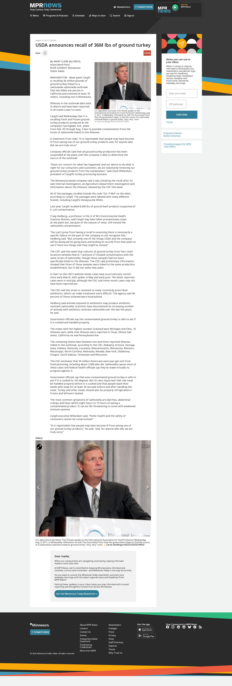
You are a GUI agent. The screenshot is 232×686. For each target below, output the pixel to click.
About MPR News (88, 624)
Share (147, 53)
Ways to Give (99, 15)
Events (83, 635)
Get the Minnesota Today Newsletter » (76, 593)
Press (111, 631)
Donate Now (143, 7)
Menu (36, 15)
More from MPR (88, 650)
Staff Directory (116, 642)
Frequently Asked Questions (88, 640)
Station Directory (171, 136)
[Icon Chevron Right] (147, 487)
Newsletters (115, 624)
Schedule (80, 15)
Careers (84, 628)
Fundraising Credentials (86, 646)
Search (116, 15)
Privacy (112, 635)
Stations (113, 645)
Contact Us (85, 631)
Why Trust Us (115, 652)
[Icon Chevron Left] (38, 487)
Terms (169, 122)
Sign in (130, 15)
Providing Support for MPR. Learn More (177, 145)
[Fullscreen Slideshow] (39, 447)
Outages (113, 628)
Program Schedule (172, 133)
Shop (111, 638)
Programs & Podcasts (57, 15)
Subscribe (181, 114)
